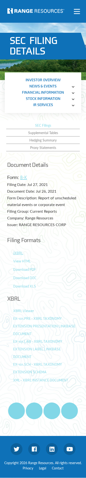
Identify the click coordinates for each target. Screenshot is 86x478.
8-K (23, 177)
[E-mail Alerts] (51, 410)
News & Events (43, 86)
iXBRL (18, 253)
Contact (58, 468)
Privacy (28, 468)
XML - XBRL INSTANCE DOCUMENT (40, 380)
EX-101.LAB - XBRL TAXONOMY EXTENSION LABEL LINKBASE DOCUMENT (37, 349)
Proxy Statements (43, 147)
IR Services (43, 105)
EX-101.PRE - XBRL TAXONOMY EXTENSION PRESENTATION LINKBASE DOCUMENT (44, 326)
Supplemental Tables (43, 132)
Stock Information (43, 99)
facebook (34, 449)
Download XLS (24, 286)
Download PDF (24, 269)
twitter (16, 449)
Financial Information (43, 92)
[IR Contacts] (69, 410)
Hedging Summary (43, 140)
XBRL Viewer (23, 311)
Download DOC (25, 278)
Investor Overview (43, 80)
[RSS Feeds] (34, 410)
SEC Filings (43, 125)
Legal (42, 468)
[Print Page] (16, 410)
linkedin (52, 449)
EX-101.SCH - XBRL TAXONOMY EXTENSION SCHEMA (37, 368)
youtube (69, 449)
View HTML (22, 261)
